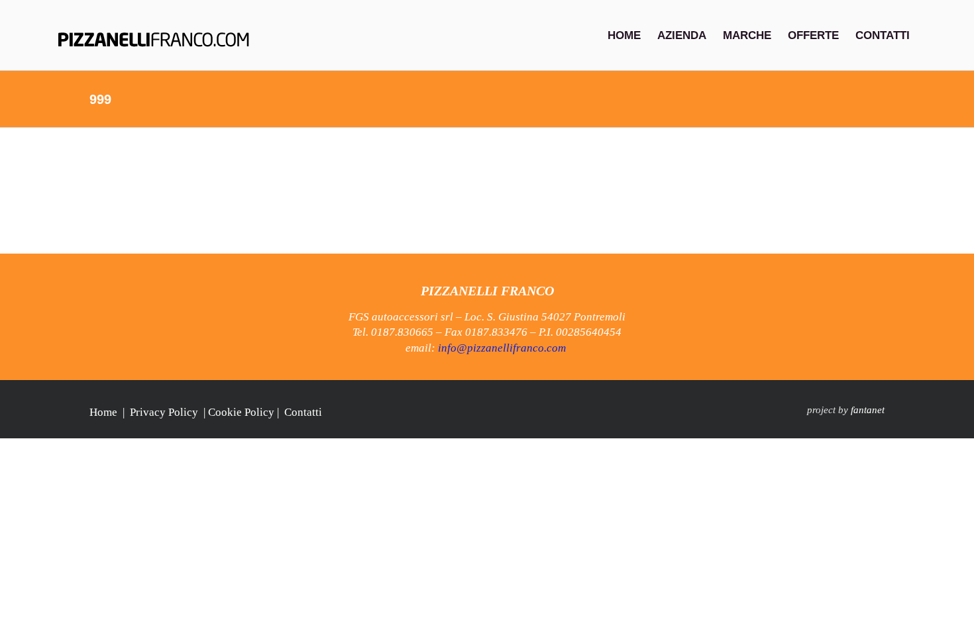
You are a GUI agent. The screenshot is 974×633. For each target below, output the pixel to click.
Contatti (303, 412)
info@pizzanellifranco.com (502, 348)
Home (103, 412)
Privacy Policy (164, 412)
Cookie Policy (241, 412)
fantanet (868, 410)
